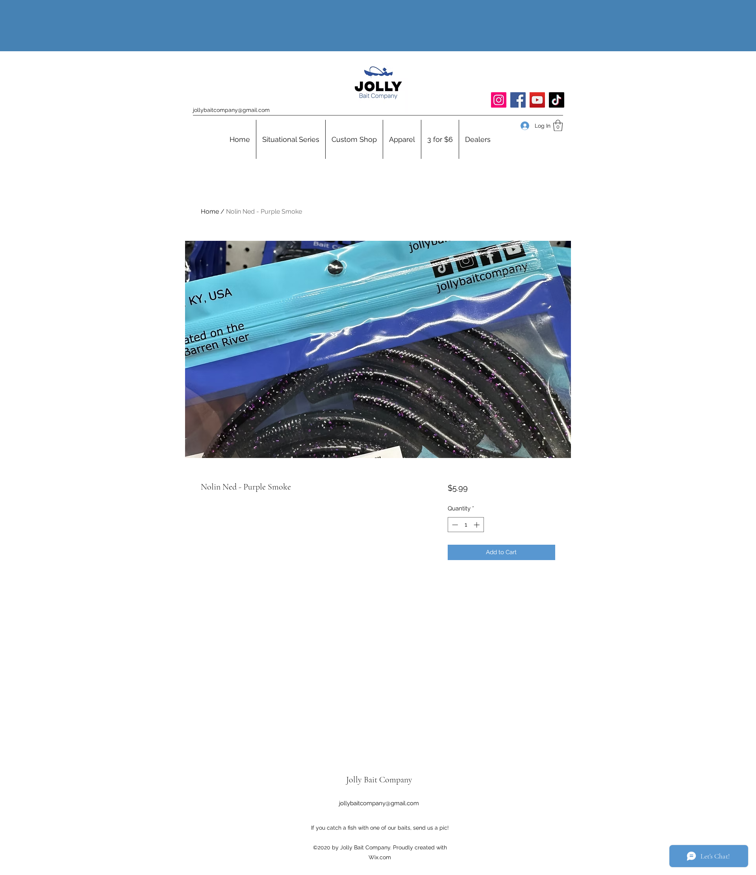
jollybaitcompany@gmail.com (231, 110)
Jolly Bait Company (379, 779)
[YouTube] (537, 100)
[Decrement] (454, 525)
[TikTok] (556, 100)
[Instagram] (498, 100)
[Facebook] (518, 100)
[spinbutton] (465, 525)
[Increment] (477, 525)
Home (210, 211)
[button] (558, 125)
